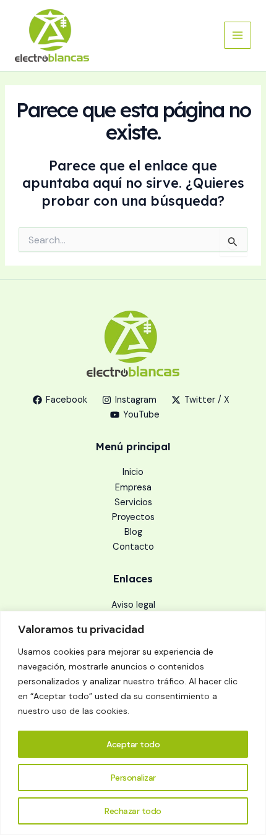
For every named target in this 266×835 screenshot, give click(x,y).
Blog (133, 532)
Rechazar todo (133, 810)
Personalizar (133, 777)
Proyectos (133, 517)
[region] (133, 723)
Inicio (133, 472)
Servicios (133, 502)
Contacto (133, 547)
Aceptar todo (133, 744)
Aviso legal (133, 605)
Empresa (133, 487)
